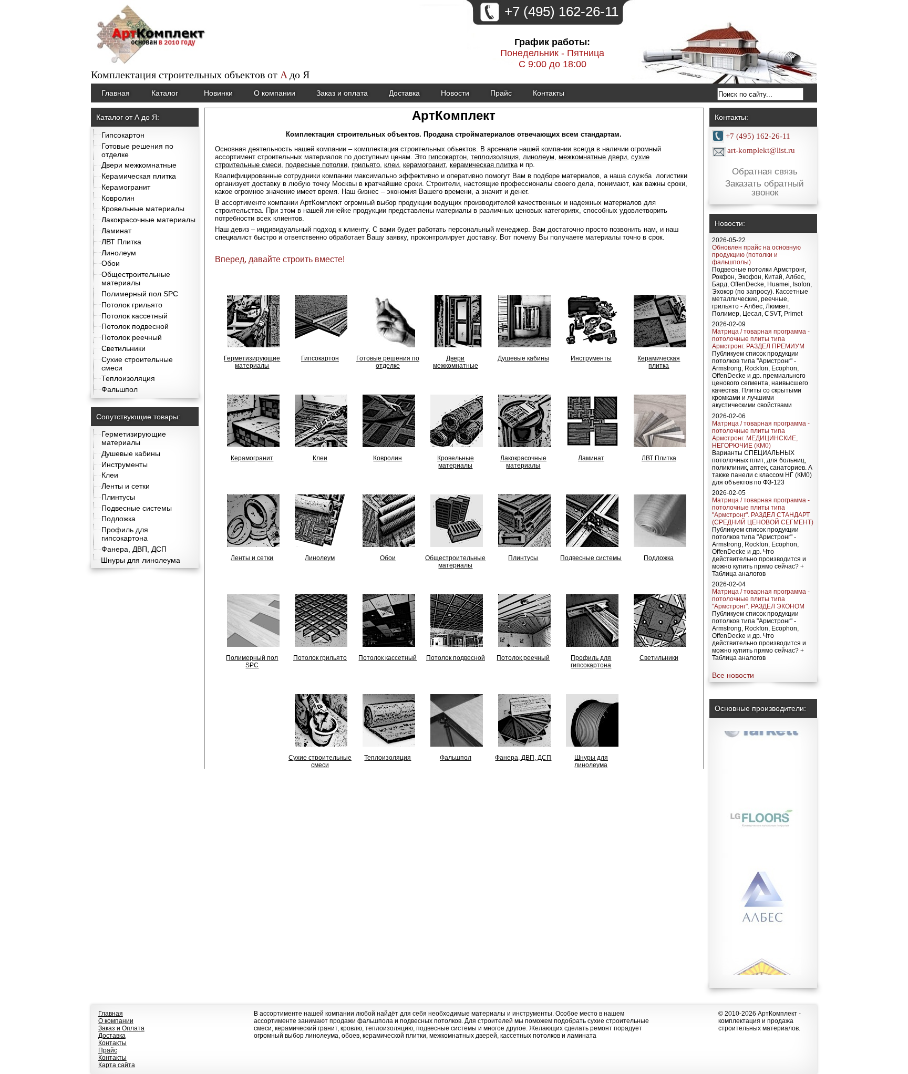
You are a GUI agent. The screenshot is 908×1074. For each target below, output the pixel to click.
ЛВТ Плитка (121, 241)
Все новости (733, 675)
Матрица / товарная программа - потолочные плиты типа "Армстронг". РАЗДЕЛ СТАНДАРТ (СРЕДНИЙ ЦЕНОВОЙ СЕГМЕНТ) (762, 511)
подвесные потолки (316, 165)
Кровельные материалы (142, 208)
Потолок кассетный (134, 316)
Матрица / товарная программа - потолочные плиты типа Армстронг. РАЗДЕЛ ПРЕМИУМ (761, 339)
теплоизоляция (495, 157)
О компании (274, 93)
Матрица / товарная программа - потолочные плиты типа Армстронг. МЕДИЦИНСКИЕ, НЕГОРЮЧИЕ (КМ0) (761, 434)
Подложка (118, 518)
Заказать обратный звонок (764, 189)
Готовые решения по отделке (387, 362)
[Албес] (762, 892)
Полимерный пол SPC (139, 294)
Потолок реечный (131, 337)
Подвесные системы (136, 508)
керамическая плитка (484, 165)
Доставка (404, 93)
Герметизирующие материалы (133, 438)
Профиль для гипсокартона (124, 533)
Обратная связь (765, 172)
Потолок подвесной (135, 326)
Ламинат (116, 230)
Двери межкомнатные (139, 165)
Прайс (501, 93)
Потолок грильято (131, 305)
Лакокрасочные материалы (148, 219)
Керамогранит (125, 187)
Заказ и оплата (342, 93)
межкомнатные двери (593, 157)
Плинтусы (118, 497)
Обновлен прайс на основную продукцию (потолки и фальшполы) (756, 255)
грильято (366, 165)
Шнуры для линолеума (140, 560)
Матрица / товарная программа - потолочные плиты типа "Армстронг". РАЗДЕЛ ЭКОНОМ (761, 599)
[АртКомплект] (152, 65)
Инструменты (124, 464)
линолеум (538, 157)
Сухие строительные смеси (320, 761)
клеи (391, 165)
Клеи (109, 475)
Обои (110, 263)
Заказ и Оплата (121, 1028)
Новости (455, 93)
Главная (115, 93)
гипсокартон (447, 157)
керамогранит (424, 165)
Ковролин (118, 198)
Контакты (548, 93)
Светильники (123, 348)
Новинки (218, 93)
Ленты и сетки (125, 486)
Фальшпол (119, 389)
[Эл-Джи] (762, 808)
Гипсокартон (123, 135)
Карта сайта (116, 1065)
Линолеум (118, 253)
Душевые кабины (130, 453)
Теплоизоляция (128, 378)
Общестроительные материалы (135, 278)
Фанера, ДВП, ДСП (134, 549)
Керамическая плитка (138, 176)
